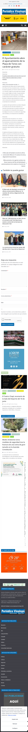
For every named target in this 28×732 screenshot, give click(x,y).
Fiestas (2, 668)
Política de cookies (12, 715)
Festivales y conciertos (6, 671)
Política (3, 656)
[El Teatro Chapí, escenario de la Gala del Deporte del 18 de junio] (14, 382)
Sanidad (3, 674)
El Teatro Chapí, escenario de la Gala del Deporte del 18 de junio (13, 398)
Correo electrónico (6, 296)
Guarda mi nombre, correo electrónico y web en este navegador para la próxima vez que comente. (14, 313)
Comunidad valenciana (6, 648)
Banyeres (3, 625)
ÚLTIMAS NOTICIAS (6, 54)
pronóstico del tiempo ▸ (14, 571)
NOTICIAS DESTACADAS (15, 52)
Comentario (4, 270)
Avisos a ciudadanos (6, 52)
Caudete (3, 639)
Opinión (3, 665)
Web (2, 302)
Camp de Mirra (4, 633)
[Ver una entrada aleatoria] (25, 25)
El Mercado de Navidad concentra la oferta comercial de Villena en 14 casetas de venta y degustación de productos (14, 155)
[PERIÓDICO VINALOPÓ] (13, 609)
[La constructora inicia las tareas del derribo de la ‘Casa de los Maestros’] (14, 232)
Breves (2, 682)
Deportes (4, 390)
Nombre (3, 289)
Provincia (3, 645)
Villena (12, 54)
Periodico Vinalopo (15, 69)
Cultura (3, 659)
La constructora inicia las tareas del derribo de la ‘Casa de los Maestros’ (13, 248)
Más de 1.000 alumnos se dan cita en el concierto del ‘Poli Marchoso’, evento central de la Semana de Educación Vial (14, 221)
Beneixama (3, 628)
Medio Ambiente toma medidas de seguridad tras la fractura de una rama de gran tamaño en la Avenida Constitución (13, 445)
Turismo (3, 685)
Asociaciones (4, 677)
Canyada (3, 636)
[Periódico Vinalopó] (2, 25)
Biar (2, 630)
